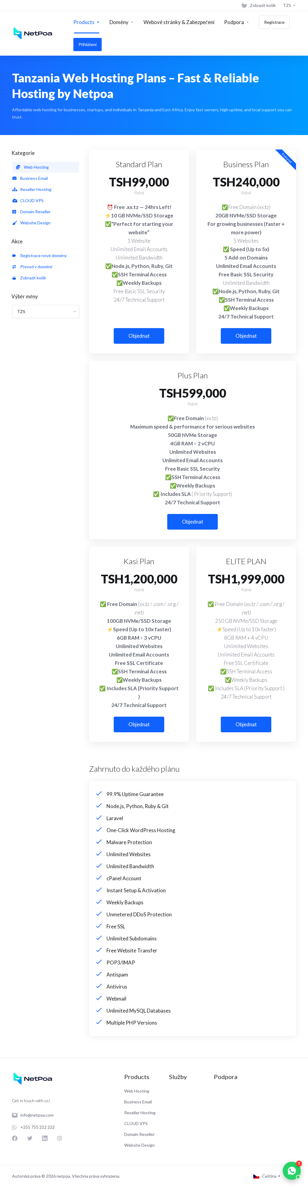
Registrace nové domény (42, 255)
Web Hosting (35, 167)
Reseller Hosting (34, 189)
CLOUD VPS (31, 200)
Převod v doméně (35, 266)
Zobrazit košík (32, 277)
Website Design (34, 222)
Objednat (139, 336)
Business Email (33, 178)
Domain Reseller (34, 211)
